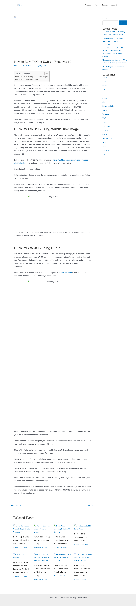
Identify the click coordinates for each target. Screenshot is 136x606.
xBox (104, 146)
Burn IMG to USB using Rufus (27, 79)
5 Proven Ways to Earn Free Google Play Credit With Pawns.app (112, 41)
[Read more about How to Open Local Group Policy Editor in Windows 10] (22, 528)
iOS (103, 90)
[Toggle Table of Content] (45, 73)
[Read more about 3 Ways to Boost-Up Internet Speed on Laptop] (42, 528)
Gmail (104, 85)
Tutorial (105, 5)
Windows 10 (19, 66)
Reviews (105, 130)
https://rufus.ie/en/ (65, 273)
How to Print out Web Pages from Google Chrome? (61, 569)
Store (96, 5)
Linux (104, 98)
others (104, 110)
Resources (106, 126)
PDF (104, 118)
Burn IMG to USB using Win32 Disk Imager (31, 76)
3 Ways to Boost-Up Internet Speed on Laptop (42, 540)
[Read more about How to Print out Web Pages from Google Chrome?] (63, 557)
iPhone (104, 94)
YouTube (105, 150)
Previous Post (15, 505)
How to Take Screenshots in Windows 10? (80, 537)
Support (114, 5)
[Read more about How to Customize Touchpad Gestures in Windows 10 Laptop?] (42, 557)
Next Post (91, 505)
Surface (105, 134)
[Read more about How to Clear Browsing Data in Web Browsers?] (63, 528)
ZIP (103, 154)
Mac (104, 102)
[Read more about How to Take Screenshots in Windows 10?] (83, 527)
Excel (104, 81)
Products (88, 5)
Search (104, 18)
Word (104, 142)
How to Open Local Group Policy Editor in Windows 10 (21, 540)
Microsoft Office (108, 106)
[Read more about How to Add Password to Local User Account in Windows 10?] (83, 557)
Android (105, 77)
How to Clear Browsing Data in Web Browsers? (61, 540)
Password (105, 114)
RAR (104, 122)
